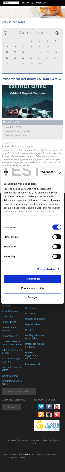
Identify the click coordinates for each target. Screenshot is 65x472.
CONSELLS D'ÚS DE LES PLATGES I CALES (12, 343)
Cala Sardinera (9, 321)
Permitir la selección (32, 288)
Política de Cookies (46, 454)
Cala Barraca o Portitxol (9, 329)
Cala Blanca (7, 316)
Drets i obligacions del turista (34, 345)
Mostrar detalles (46, 269)
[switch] (56, 236)
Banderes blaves (10, 375)
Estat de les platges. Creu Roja (11, 360)
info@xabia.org (26, 454)
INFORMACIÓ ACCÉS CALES (12, 383)
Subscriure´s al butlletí (18, 391)
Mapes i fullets (32, 324)
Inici (4, 21)
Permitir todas (32, 278)
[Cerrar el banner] (60, 173)
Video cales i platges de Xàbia (12, 351)
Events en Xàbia (17, 21)
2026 (32, 29)
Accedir (11, 407)
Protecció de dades (17, 440)
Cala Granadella (9, 335)
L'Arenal (6, 305)
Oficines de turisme (35, 318)
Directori (29, 329)
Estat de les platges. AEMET (11, 368)
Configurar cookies (38, 440)
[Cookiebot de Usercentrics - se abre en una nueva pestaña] (40, 173)
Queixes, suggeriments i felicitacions (32, 355)
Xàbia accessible (33, 363)
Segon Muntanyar (10, 310)
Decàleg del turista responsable (34, 337)
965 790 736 (10, 454)
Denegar (32, 297)
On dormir (30, 313)
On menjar (30, 307)
